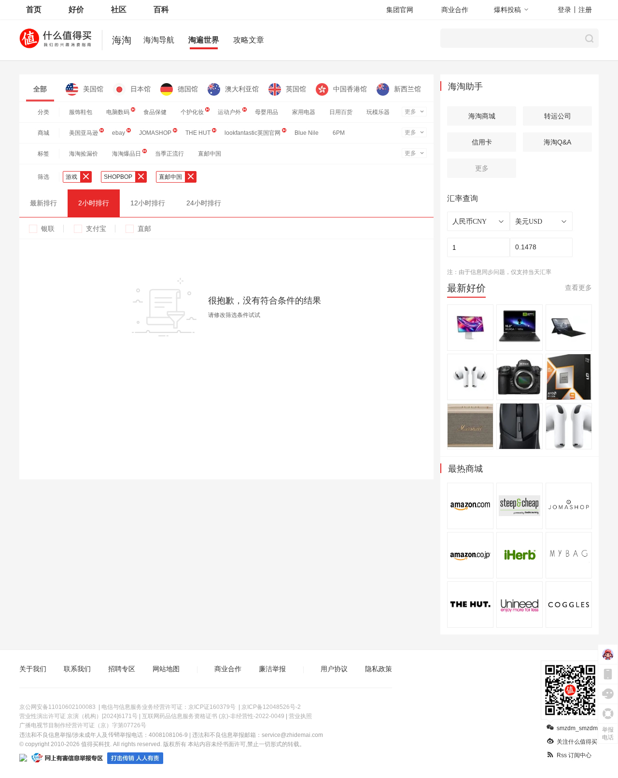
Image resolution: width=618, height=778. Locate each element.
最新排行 (43, 203)
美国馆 (93, 89)
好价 (76, 9)
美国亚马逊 (83, 133)
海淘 (121, 40)
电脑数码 (117, 112)
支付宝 (96, 228)
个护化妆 (192, 112)
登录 (564, 10)
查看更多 (578, 287)
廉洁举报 (272, 669)
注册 (585, 10)
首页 (34, 9)
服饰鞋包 (80, 112)
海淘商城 (481, 116)
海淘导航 (158, 40)
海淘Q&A (557, 142)
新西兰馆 (407, 89)
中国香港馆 (350, 89)
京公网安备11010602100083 (57, 707)
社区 (118, 9)
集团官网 (399, 10)
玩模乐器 (378, 112)
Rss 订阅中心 (574, 755)
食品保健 (155, 112)
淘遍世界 (203, 40)
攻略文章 (248, 40)
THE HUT (198, 133)
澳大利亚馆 (242, 89)
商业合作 (454, 10)
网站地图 (166, 669)
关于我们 (32, 669)
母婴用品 (266, 112)
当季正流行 (169, 153)
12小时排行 (147, 203)
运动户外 (229, 112)
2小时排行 (93, 203)
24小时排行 (203, 203)
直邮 (144, 228)
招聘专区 (121, 669)
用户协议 (334, 669)
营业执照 (300, 716)
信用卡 (482, 142)
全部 (40, 89)
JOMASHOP (155, 133)
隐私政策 (378, 669)
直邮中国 (209, 153)
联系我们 (77, 669)
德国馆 (188, 89)
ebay (118, 133)
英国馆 (296, 89)
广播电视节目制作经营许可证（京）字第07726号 (82, 725)
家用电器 (303, 112)
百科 (161, 9)
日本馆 (140, 89)
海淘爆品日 (126, 153)
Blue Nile (307, 133)
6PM (339, 133)
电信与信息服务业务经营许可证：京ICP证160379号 (168, 707)
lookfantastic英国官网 (253, 133)
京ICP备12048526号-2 (271, 707)
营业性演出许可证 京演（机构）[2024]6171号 (78, 716)
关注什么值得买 (577, 741)
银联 (48, 228)
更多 (410, 111)
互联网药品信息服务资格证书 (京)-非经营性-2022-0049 (213, 716)
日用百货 (340, 112)
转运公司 (557, 116)
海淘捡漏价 (83, 153)
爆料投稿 (507, 10)
